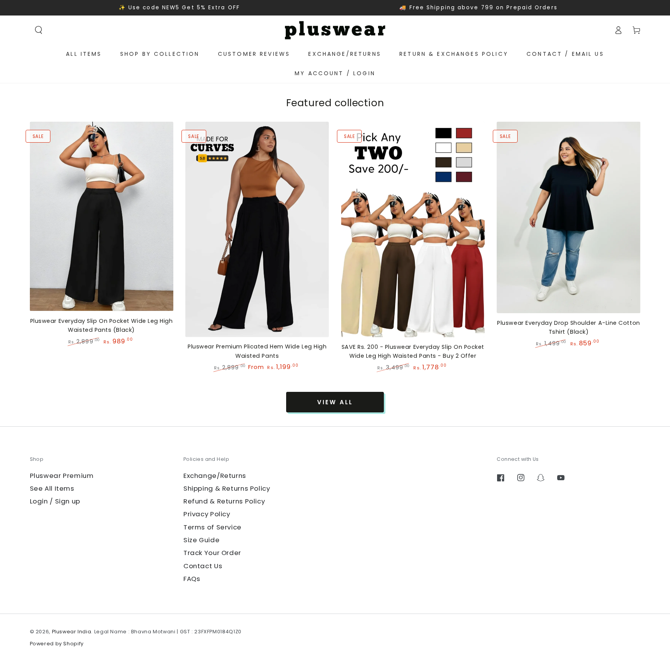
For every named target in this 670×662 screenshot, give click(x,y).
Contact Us (202, 566)
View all (335, 402)
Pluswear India (72, 631)
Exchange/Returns (214, 475)
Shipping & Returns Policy (226, 488)
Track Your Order (212, 552)
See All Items (52, 488)
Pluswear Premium (62, 475)
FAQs (191, 578)
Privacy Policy (206, 514)
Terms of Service (212, 527)
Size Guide (201, 540)
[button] (39, 30)
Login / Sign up (55, 501)
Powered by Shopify (57, 643)
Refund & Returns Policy (224, 501)
